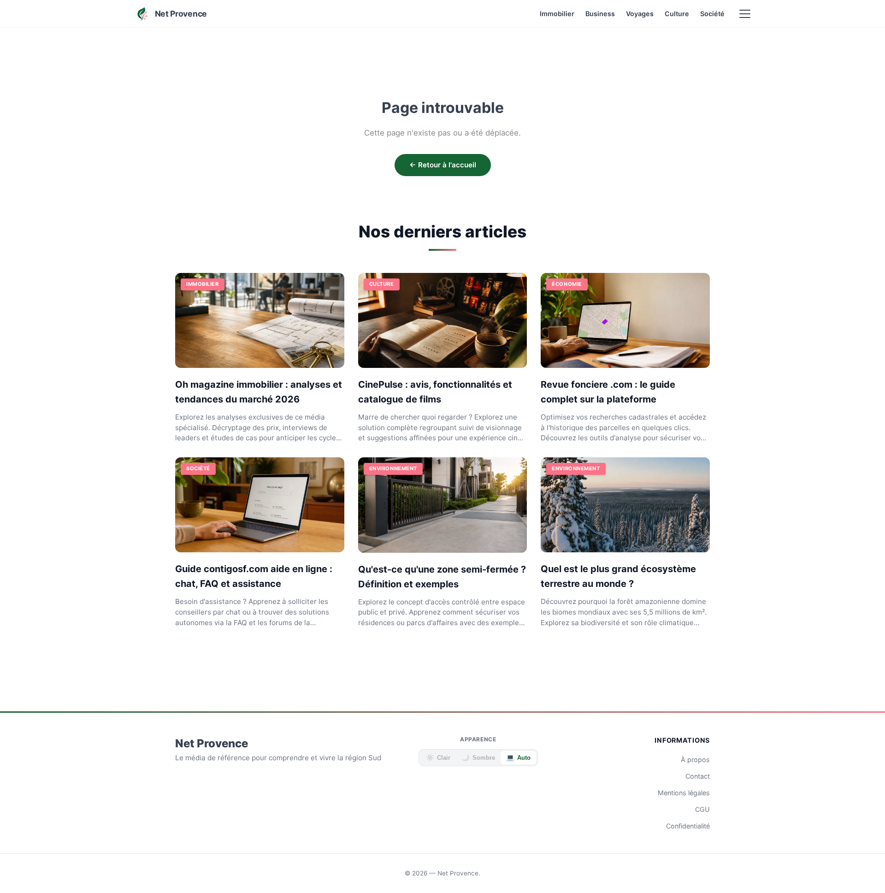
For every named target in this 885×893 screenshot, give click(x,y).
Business (600, 14)
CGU (702, 809)
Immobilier (557, 14)
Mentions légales (684, 793)
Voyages (640, 14)
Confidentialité (688, 826)
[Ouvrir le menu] (744, 14)
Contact (697, 776)
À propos (695, 759)
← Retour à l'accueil (442, 164)
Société (712, 14)
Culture (677, 14)
